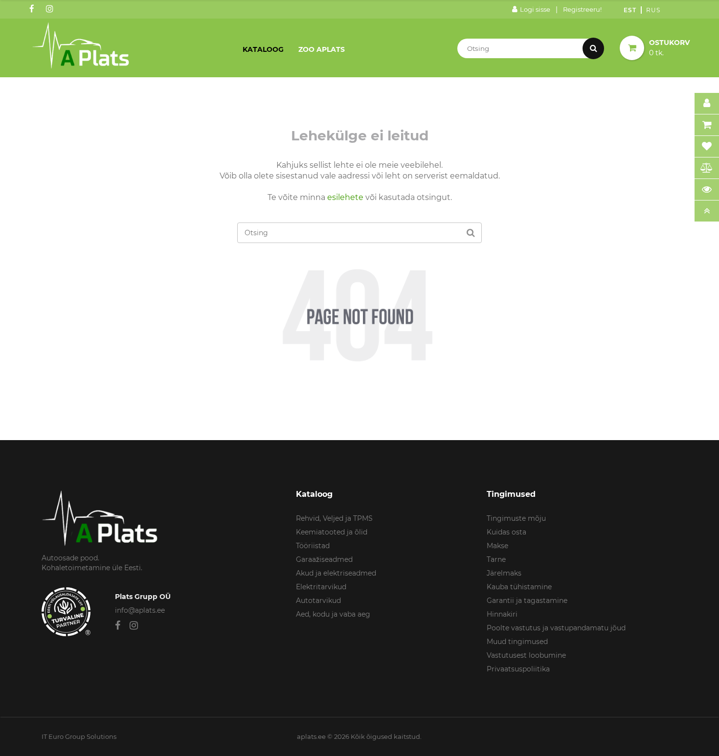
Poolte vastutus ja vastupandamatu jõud (556, 627)
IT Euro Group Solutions (79, 736)
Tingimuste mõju (516, 518)
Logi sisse (535, 9)
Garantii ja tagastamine (527, 600)
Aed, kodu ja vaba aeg (333, 614)
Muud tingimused (517, 641)
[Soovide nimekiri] (707, 146)
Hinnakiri (502, 614)
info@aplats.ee (140, 610)
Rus (653, 10)
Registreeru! (582, 9)
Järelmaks (504, 573)
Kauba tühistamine (519, 586)
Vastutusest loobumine (526, 655)
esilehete (345, 197)
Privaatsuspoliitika (518, 669)
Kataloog (263, 49)
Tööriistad (313, 545)
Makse (497, 545)
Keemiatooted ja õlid (331, 532)
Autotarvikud (318, 600)
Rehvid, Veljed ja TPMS (334, 518)
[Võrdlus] (707, 168)
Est (630, 10)
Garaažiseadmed (324, 559)
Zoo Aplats (321, 49)
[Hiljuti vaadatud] (707, 189)
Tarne (496, 559)
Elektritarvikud (321, 586)
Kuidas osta (506, 532)
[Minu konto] (707, 103)
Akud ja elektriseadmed (336, 573)
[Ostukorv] (707, 125)
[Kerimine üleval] (707, 211)
